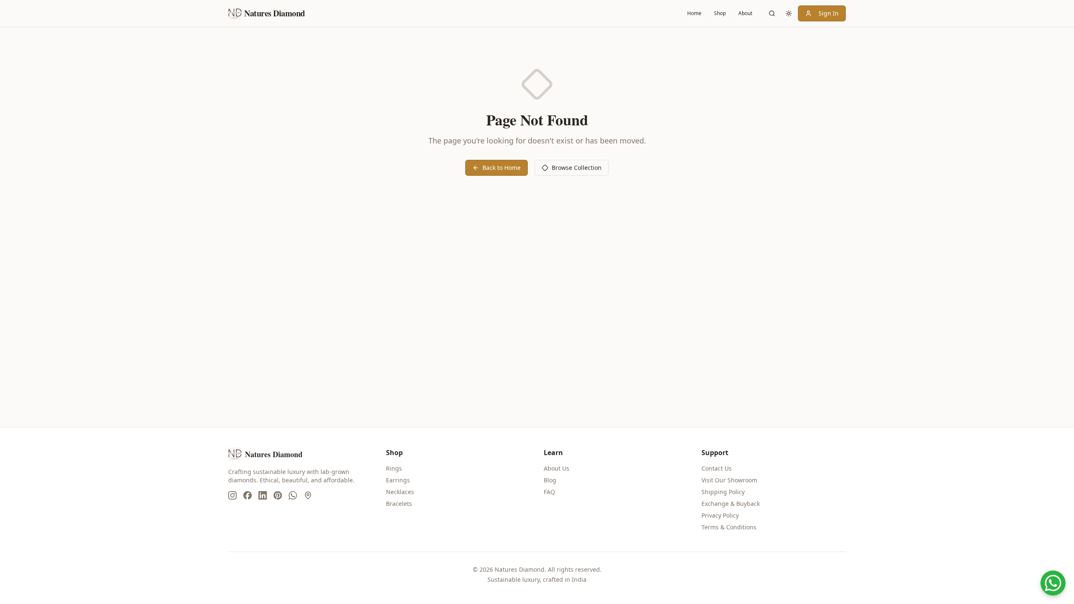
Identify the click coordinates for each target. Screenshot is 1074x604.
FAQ (549, 492)
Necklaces (400, 492)
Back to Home (501, 168)
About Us (556, 468)
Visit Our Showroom (729, 480)
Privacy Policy (720, 515)
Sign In (829, 13)
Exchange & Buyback (730, 504)
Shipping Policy (723, 492)
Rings (394, 468)
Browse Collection (577, 168)
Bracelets (399, 504)
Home (694, 13)
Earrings (398, 480)
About (745, 13)
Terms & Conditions (728, 527)
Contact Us (716, 468)
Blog (550, 480)
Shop (720, 13)
